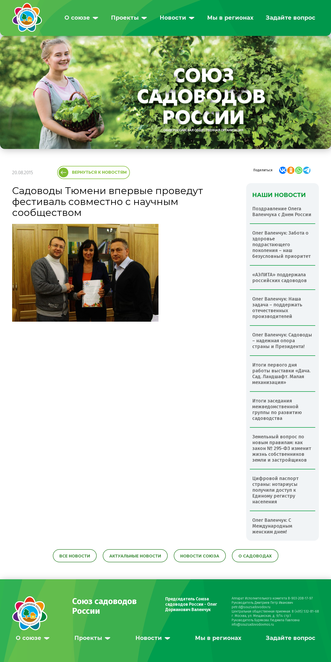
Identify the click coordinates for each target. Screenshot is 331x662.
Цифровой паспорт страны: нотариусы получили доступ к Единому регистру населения (275, 490)
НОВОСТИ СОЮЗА (199, 556)
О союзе (77, 17)
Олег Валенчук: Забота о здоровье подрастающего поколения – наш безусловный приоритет (281, 244)
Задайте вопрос (290, 17)
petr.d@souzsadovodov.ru (251, 607)
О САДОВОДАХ (255, 556)
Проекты (125, 17)
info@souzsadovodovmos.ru (253, 624)
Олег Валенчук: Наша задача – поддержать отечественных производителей (277, 307)
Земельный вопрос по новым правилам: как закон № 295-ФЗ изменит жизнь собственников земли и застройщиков (281, 448)
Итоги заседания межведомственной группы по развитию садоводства (277, 409)
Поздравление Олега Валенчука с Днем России (281, 211)
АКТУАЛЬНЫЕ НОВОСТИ (135, 556)
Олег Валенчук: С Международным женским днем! (272, 526)
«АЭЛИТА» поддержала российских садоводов (279, 277)
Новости (173, 17)
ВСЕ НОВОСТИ (74, 556)
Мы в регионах (230, 17)
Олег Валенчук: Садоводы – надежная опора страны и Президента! (282, 340)
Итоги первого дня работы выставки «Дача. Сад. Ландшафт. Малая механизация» (281, 373)
